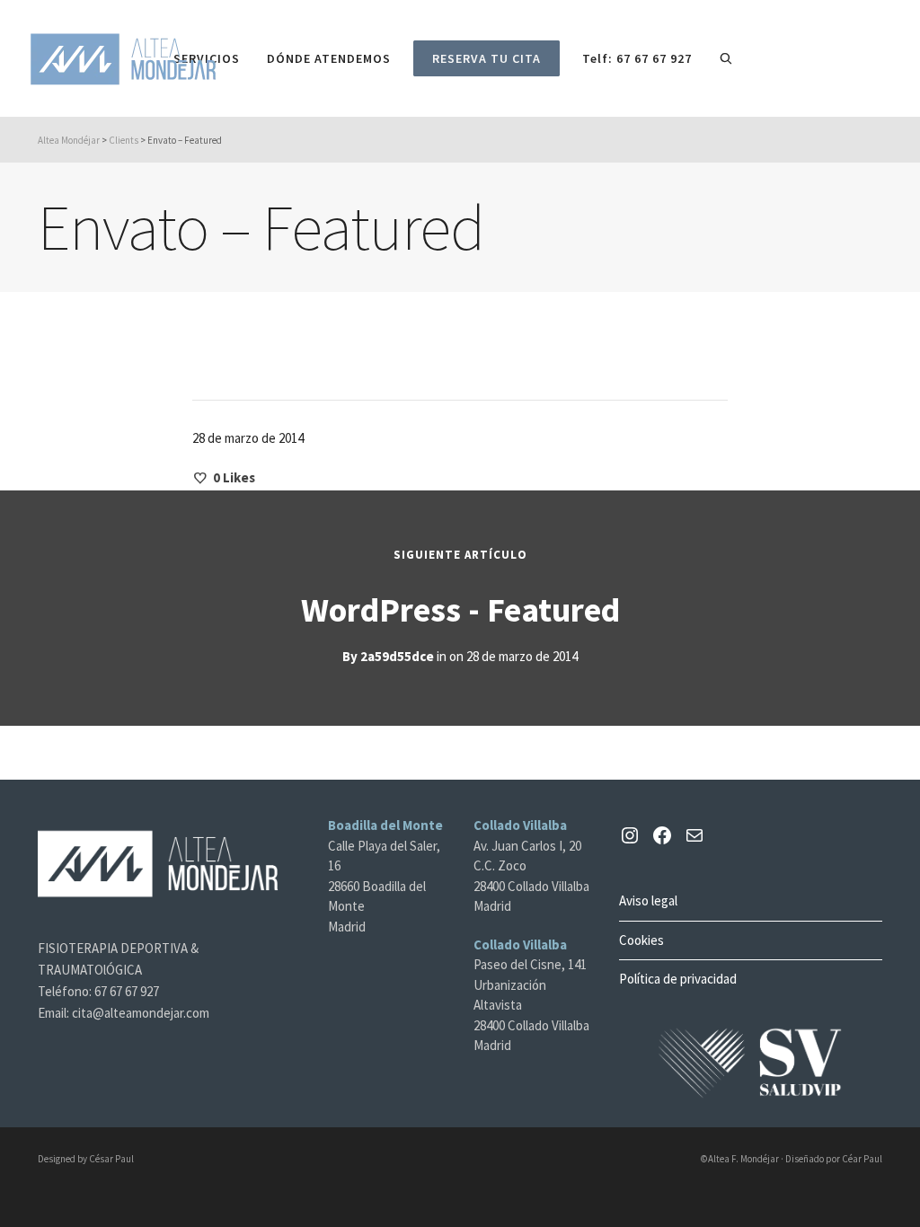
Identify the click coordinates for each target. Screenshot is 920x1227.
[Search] (726, 58)
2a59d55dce (397, 656)
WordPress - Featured (460, 609)
